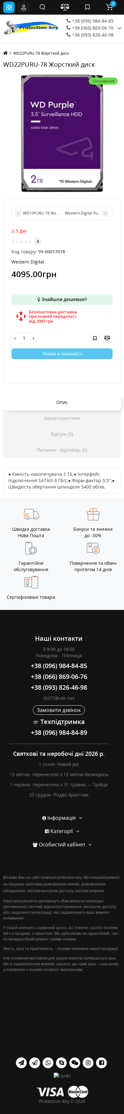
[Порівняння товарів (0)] (65, 7)
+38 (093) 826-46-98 (92, 35)
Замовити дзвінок (59, 710)
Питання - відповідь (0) (62, 450)
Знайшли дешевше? (63, 299)
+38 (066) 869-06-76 (92, 28)
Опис (62, 402)
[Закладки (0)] (87, 7)
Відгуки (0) (62, 434)
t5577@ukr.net (58, 698)
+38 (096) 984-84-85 (92, 21)
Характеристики (62, 418)
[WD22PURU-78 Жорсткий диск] (62, 133)
